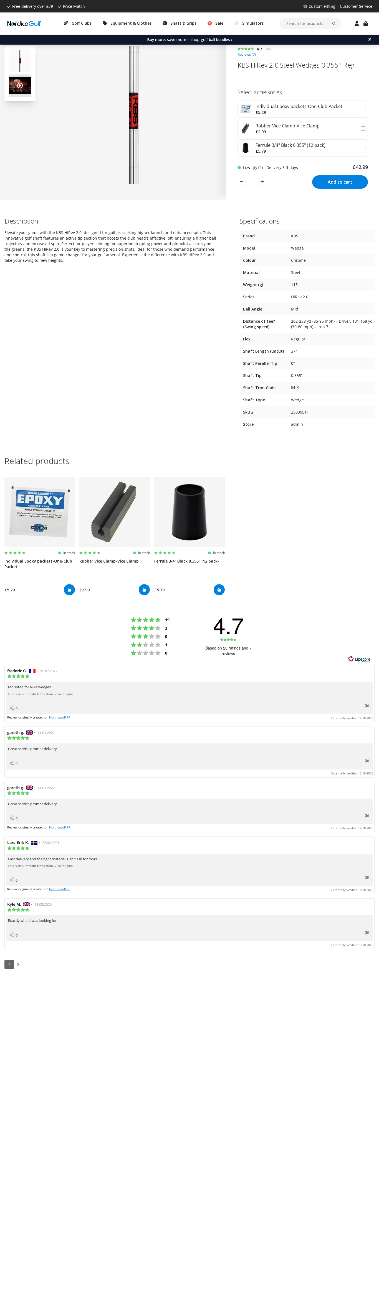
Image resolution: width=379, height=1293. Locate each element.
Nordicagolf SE (59, 889)
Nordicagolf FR (59, 717)
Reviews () (246, 54)
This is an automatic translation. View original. (41, 694)
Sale (219, 23)
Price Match (74, 6)
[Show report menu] (367, 707)
